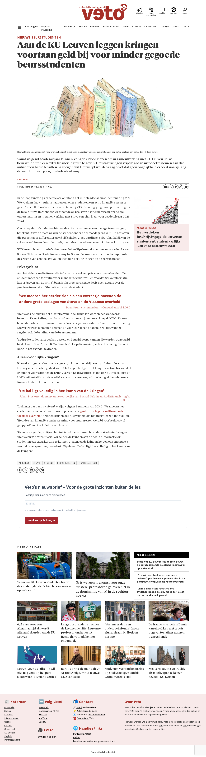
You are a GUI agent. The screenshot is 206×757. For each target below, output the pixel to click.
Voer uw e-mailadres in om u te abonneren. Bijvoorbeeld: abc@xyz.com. (56, 510)
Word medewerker (151, 14)
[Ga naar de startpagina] (103, 12)
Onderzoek (150, 26)
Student (94, 26)
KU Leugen (9, 732)
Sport (176, 26)
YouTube (43, 718)
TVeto (185, 26)
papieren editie (105, 741)
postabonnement (96, 714)
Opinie (125, 26)
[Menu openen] (19, 28)
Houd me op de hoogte (41, 520)
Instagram (44, 711)
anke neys (24, 463)
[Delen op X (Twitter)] (170, 186)
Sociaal (83, 26)
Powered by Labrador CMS (103, 752)
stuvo (36, 463)
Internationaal (111, 26)
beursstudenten (66, 463)
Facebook (44, 707)
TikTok (55, 711)
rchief (76, 737)
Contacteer (83, 718)
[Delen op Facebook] (165, 186)
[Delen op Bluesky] (186, 186)
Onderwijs (69, 26)
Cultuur (136, 26)
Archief (162, 13)
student (48, 463)
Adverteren (83, 711)
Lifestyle (164, 26)
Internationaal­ (11, 718)
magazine (83, 733)
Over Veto (173, 13)
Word (79, 707)
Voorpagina (31, 26)
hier (161, 725)
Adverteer (140, 13)
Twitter (43, 714)
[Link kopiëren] (180, 186)
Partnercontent (12, 739)
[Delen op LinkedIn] (175, 186)
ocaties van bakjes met (86, 741)
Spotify (42, 721)
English (8, 736)
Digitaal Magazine (46, 28)
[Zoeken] (185, 12)
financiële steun (88, 463)
